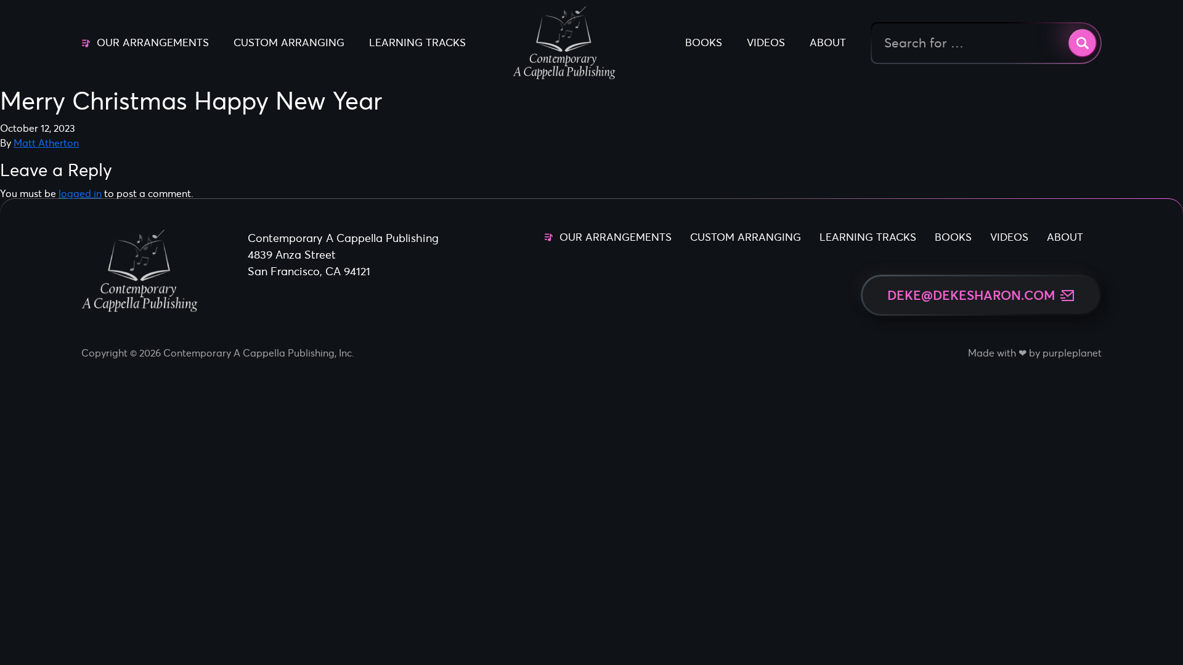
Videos (766, 42)
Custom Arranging (289, 42)
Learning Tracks (417, 42)
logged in (80, 193)
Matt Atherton (46, 143)
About (828, 42)
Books (703, 42)
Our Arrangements (153, 42)
